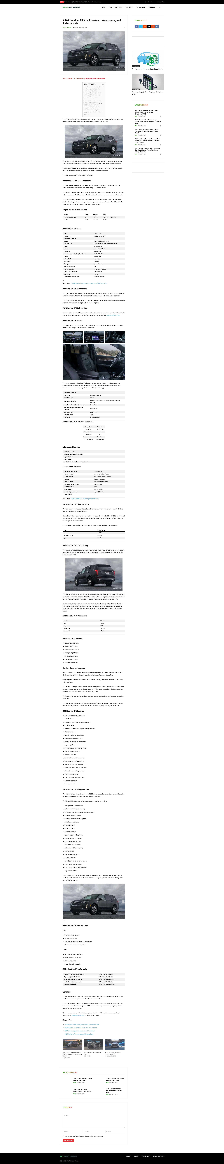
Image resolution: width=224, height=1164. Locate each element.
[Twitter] (151, 2)
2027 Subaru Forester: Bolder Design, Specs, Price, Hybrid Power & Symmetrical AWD (84, 2)
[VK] (157, 26)
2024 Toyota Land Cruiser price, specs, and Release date (82, 1025)
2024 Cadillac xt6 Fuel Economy (93, 93)
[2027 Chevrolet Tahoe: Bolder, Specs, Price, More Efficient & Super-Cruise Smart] (67, 1091)
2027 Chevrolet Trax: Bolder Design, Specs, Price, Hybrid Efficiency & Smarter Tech (148, 121)
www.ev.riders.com (77, 1015)
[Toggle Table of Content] (102, 84)
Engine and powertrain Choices (92, 89)
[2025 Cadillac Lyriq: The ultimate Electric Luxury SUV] (115, 1044)
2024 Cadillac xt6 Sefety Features (94, 111)
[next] (118, 2)
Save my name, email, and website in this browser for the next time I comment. (84, 1136)
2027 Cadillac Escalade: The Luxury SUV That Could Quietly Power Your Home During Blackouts (147, 150)
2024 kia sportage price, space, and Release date (80, 1031)
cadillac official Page (113, 315)
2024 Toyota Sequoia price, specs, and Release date (89, 283)
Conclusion (88, 115)
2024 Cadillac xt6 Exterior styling (93, 103)
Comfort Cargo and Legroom (92, 107)
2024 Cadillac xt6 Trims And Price (93, 101)
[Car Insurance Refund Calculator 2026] (148, 59)
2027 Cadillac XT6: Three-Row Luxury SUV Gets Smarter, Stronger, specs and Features (72, 1054)
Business (69, 27)
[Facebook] (145, 2)
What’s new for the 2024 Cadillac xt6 (94, 87)
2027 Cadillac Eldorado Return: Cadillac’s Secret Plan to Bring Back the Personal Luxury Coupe (147, 140)
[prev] (115, 2)
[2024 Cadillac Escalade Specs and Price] (93, 1044)
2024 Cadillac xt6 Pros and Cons (93, 113)
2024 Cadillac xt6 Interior (91, 97)
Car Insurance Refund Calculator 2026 (147, 69)
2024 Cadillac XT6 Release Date (93, 95)
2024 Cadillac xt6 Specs (91, 91)
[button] (159, 7)
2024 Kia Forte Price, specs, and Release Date (79, 1034)
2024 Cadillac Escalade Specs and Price (85, 499)
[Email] (149, 26)
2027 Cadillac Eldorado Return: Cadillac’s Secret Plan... (114, 1090)
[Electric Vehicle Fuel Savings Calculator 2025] (148, 82)
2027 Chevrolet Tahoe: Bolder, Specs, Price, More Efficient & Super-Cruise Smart (146, 131)
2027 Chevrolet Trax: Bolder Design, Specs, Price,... (115, 1079)
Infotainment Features (90, 99)
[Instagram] (148, 2)
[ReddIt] (145, 26)
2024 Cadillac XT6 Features (92, 109)
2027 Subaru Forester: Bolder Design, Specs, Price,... (82, 1079)
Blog (64, 27)
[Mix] (153, 26)
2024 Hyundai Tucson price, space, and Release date (81, 1028)
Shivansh (75, 27)
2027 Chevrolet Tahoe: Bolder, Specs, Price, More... (82, 1090)
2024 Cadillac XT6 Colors (92, 105)
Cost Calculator (135, 66)
